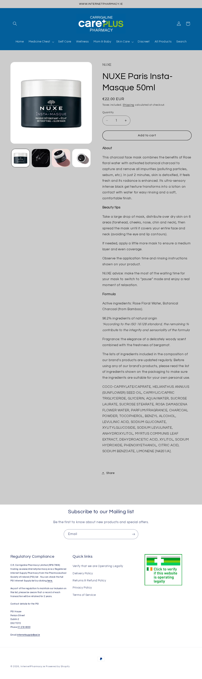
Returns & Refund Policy (89, 580)
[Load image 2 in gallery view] (41, 158)
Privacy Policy (82, 587)
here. (50, 581)
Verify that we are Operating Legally (98, 566)
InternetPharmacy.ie (33, 666)
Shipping (128, 105)
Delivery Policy (83, 573)
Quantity (108, 112)
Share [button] (110, 473)
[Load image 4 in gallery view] (81, 158)
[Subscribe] (133, 534)
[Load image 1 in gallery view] (20, 158)
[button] (15, 23)
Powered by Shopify (58, 666)
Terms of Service (84, 594)
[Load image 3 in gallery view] (61, 158)
